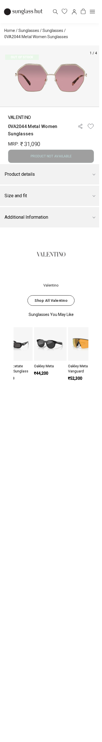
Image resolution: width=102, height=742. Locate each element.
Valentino (19, 117)
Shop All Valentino (51, 300)
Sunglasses (28, 30)
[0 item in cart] (83, 11)
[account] (74, 11)
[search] (55, 11)
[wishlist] (64, 11)
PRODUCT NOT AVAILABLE (51, 156)
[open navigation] (92, 11)
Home (9, 30)
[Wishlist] (90, 126)
